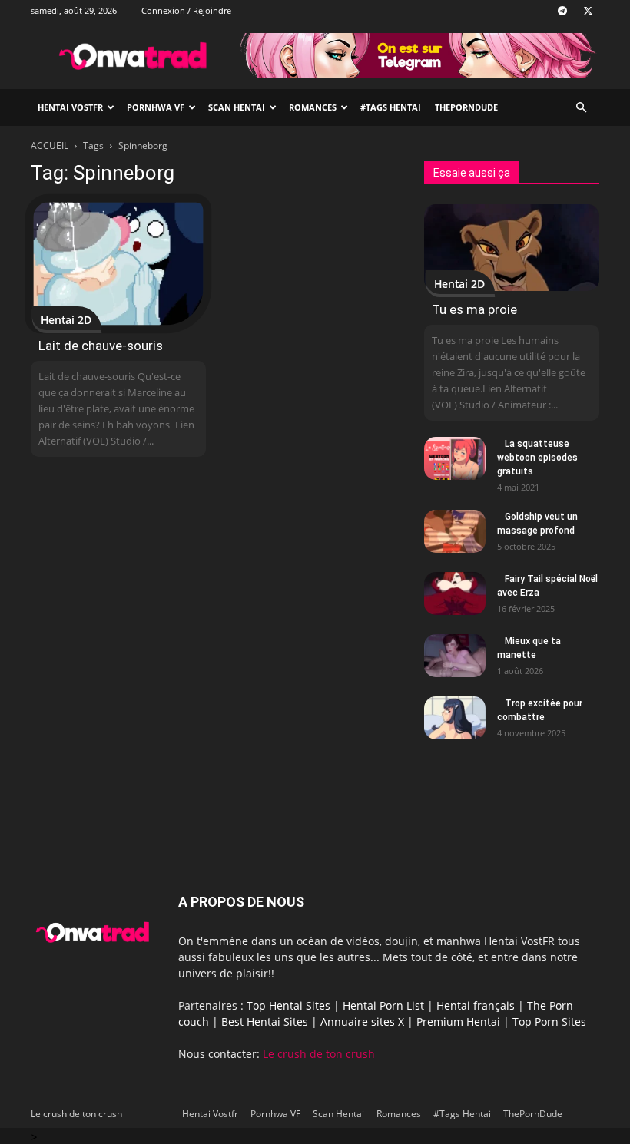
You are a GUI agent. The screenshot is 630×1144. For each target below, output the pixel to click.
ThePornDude (466, 107)
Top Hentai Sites (288, 1005)
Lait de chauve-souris (100, 345)
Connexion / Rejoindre (186, 10)
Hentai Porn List (383, 1005)
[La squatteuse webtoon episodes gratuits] (455, 458)
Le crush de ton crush (319, 1053)
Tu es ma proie (474, 309)
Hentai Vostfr (70, 107)
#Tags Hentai (390, 107)
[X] (587, 10)
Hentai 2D (66, 319)
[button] (580, 108)
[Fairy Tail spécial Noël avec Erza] (455, 593)
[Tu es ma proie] (511, 247)
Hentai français (475, 1005)
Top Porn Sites (549, 1021)
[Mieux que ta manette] (455, 655)
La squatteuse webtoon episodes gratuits (537, 457)
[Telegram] (562, 10)
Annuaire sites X (362, 1021)
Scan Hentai (236, 107)
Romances (313, 107)
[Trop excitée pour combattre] (455, 717)
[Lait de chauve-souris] (118, 263)
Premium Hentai (458, 1021)
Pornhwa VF (155, 107)
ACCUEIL (49, 145)
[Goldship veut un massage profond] (455, 531)
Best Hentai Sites (264, 1021)
